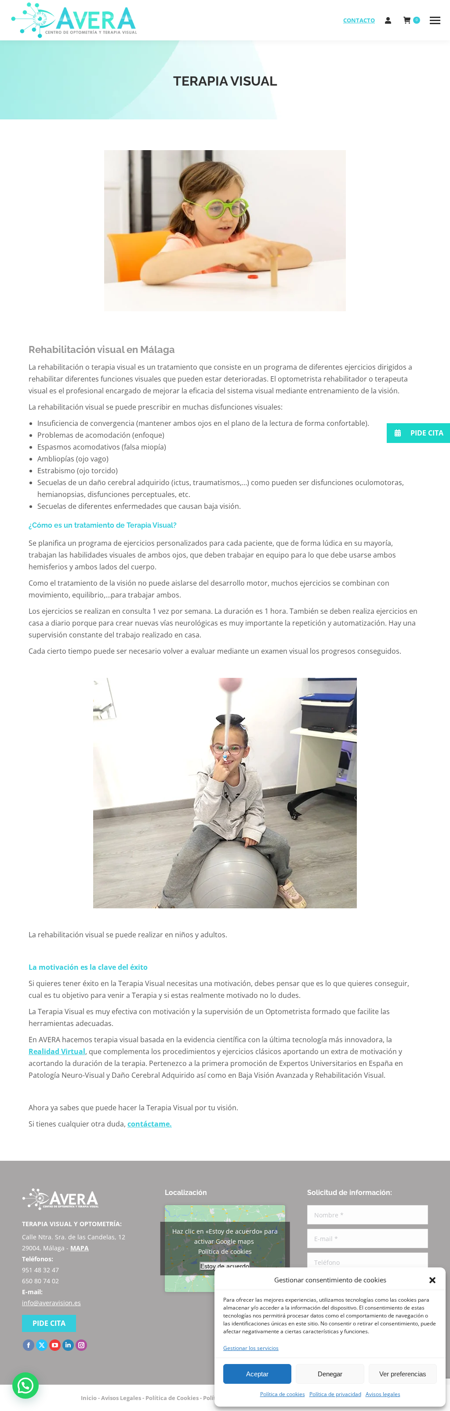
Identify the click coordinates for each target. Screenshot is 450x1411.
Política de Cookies (172, 1398)
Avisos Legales (121, 1398)
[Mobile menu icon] (435, 20)
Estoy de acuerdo (224, 1266)
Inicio (89, 1398)
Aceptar (257, 1374)
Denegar (330, 1374)
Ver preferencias (402, 1374)
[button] (432, 1280)
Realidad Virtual (57, 1051)
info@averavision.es (51, 1303)
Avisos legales (383, 1394)
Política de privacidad (335, 1394)
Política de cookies (282, 1394)
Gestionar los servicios (251, 1348)
